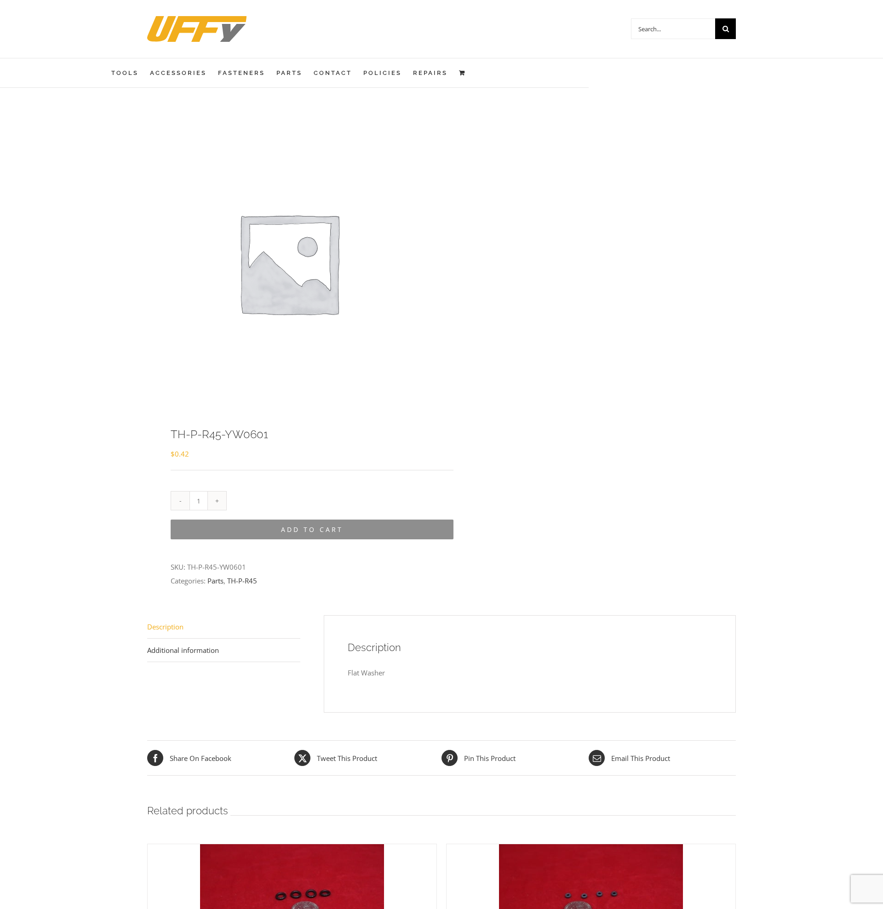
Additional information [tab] (183, 650)
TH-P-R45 (242, 580)
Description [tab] (165, 626)
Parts (215, 580)
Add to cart (312, 529)
